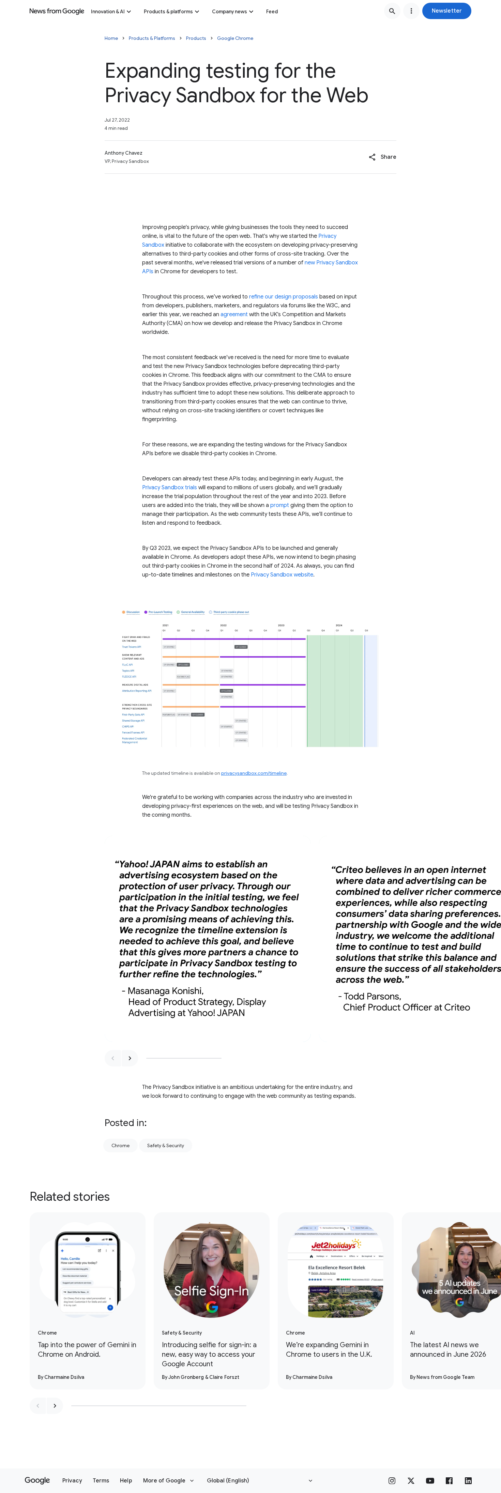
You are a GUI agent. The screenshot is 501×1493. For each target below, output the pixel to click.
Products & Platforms (152, 38)
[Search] (392, 11)
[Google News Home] (57, 11)
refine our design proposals (283, 296)
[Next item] (130, 1058)
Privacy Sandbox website (282, 574)
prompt (279, 505)
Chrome (120, 1145)
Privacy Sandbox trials (169, 487)
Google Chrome (235, 38)
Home (111, 38)
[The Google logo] (37, 1481)
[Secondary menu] (411, 11)
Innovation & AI (108, 12)
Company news (229, 12)
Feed (272, 12)
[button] (446, 11)
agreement (234, 314)
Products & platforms (168, 12)
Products (196, 38)
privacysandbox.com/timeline (254, 773)
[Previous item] (113, 1058)
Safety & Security (165, 1145)
